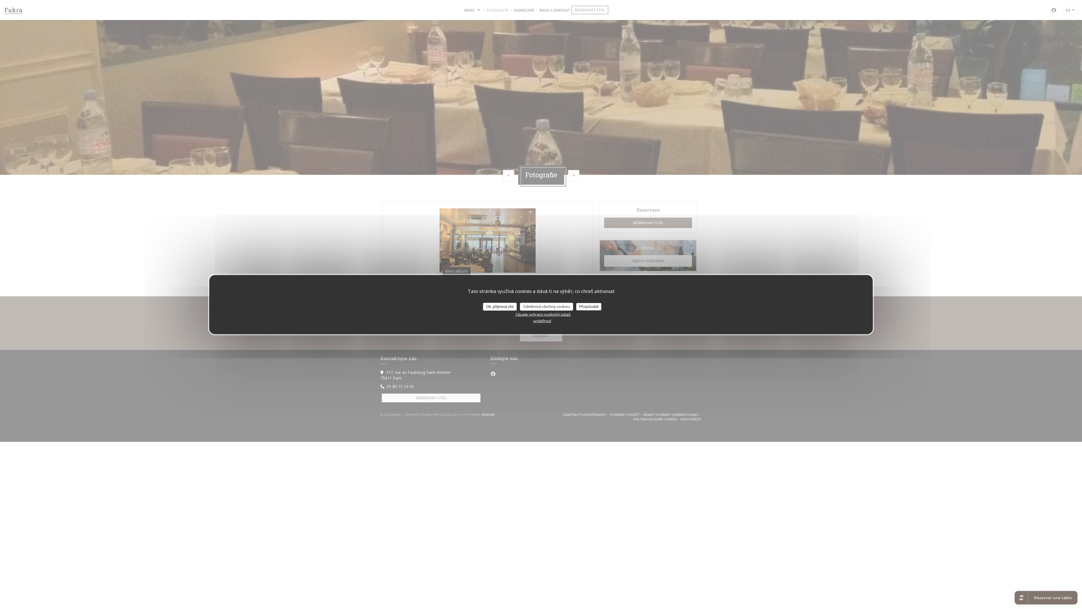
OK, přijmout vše (500, 306)
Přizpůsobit (588, 306)
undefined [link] (542, 320)
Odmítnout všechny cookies (546, 306)
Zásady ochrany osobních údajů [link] (543, 314)
